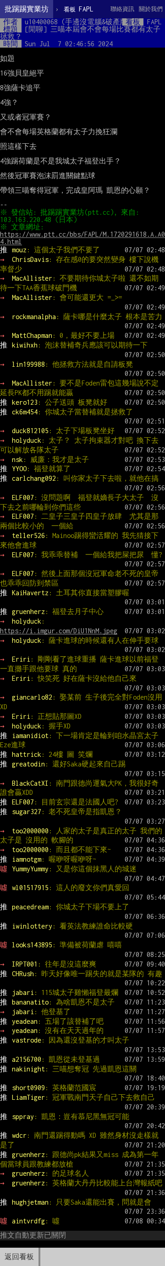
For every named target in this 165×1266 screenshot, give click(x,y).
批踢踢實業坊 (27, 9)
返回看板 (19, 1257)
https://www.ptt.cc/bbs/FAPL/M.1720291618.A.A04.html (82, 237)
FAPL (79, 9)
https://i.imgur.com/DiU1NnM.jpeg (58, 631)
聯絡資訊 (122, 9)
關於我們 (151, 9)
